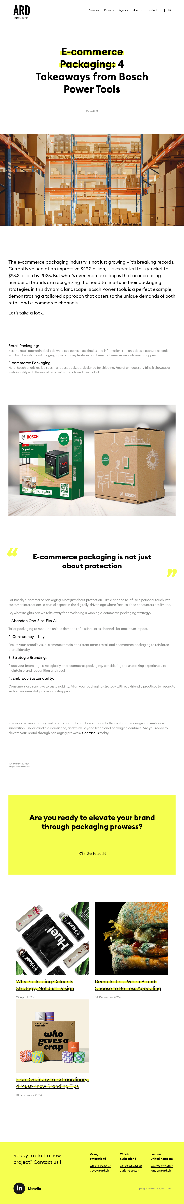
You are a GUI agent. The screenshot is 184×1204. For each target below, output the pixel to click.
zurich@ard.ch (129, 1170)
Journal (138, 10)
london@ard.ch (161, 1170)
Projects (109, 10)
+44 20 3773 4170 (162, 1166)
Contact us (90, 733)
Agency (123, 10)
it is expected (121, 269)
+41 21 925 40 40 (100, 1166)
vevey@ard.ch (99, 1170)
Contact (152, 10)
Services (94, 10)
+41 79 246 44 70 (131, 1166)
